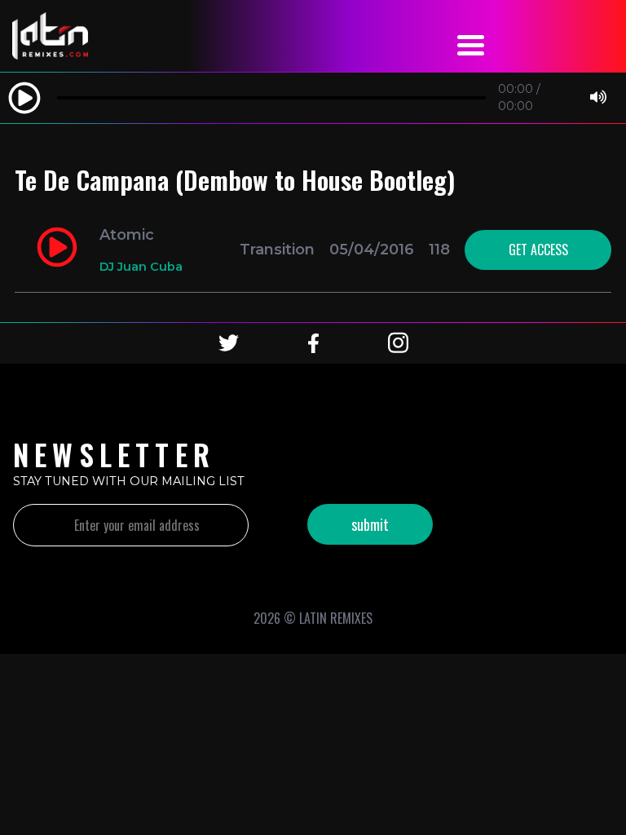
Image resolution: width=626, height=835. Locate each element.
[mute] (598, 97)
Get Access (538, 249)
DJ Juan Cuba (141, 266)
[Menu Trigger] (471, 42)
